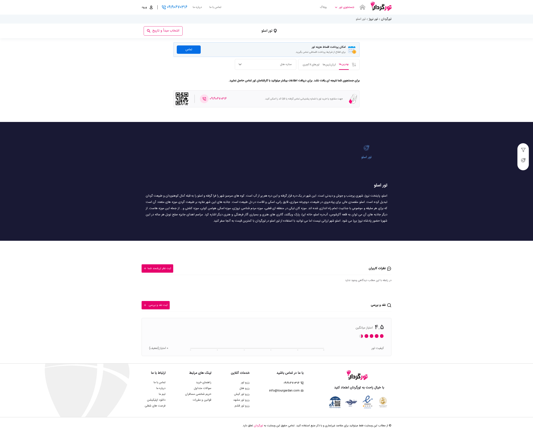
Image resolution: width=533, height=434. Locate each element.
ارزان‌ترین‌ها (329, 64)
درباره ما (197, 7)
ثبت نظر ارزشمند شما (159, 268)
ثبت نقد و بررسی (158, 305)
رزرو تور (245, 382)
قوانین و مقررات (202, 400)
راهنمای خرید (203, 382)
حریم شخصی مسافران (198, 394)
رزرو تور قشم (242, 405)
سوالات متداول (202, 388)
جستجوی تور (346, 7)
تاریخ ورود (261, 29)
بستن (200, 24)
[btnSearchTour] (362, 7)
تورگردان (386, 19)
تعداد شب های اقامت (229, 29)
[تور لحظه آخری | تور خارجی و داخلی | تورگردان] (381, 5)
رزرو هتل (244, 388)
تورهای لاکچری (311, 64)
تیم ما (162, 394)
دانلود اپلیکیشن (156, 400)
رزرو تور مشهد (241, 400)
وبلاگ (323, 7)
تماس (189, 49)
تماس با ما (215, 7)
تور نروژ (373, 19)
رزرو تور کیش (242, 394)
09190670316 (177, 7)
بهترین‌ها (344, 64)
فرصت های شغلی (155, 405)
